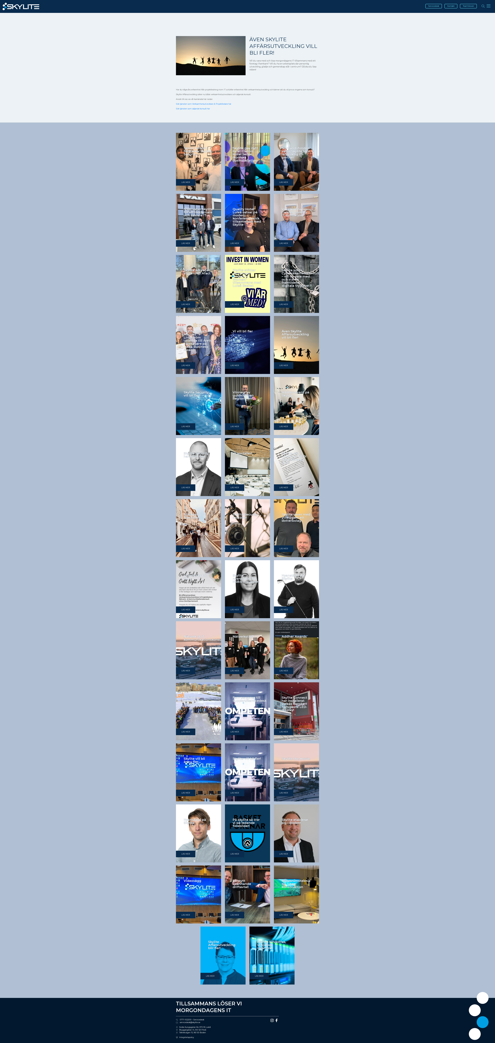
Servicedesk (433, 6)
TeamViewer (468, 6)
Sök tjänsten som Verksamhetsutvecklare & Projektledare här (203, 104)
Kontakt (451, 6)
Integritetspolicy (186, 1037)
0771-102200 (185, 1020)
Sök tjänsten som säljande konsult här (193, 109)
